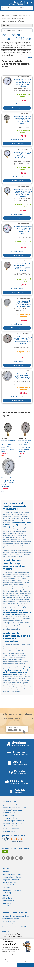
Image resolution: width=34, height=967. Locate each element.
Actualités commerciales (11, 906)
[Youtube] (17, 858)
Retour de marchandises (11, 874)
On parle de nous (8, 813)
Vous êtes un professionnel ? (13, 821)
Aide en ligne (7, 898)
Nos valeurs (6, 887)
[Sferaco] (2, 455)
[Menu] (3, 3)
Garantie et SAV (8, 885)
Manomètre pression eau (23, 16)
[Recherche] (31, 8)
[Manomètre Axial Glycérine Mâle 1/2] (8, 466)
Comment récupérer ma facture (14, 927)
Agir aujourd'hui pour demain (12, 810)
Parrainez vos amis (9, 882)
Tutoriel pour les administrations (14, 826)
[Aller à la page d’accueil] (3, 16)
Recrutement (7, 903)
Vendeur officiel (8, 815)
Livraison (5, 872)
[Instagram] (21, 858)
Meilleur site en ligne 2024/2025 (14, 807)
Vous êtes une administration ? (13, 823)
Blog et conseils (8, 901)
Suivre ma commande (10, 919)
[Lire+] (30, 58)
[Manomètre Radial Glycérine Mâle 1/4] (25, 429)
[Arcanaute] (19, 455)
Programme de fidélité (10, 880)
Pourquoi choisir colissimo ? (12, 877)
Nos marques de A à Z (10, 818)
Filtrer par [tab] (6, 25)
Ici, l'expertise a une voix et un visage (15, 916)
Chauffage (10, 16)
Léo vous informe (8, 921)
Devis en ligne (7, 893)
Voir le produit (18, 104)
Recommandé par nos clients (13, 890)
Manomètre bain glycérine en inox (13, 18)
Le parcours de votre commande (14, 924)
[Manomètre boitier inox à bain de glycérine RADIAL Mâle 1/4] (8, 429)
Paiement (6, 895)
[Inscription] (5, 851)
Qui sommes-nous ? (9, 805)
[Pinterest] (12, 858)
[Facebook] (4, 858)
